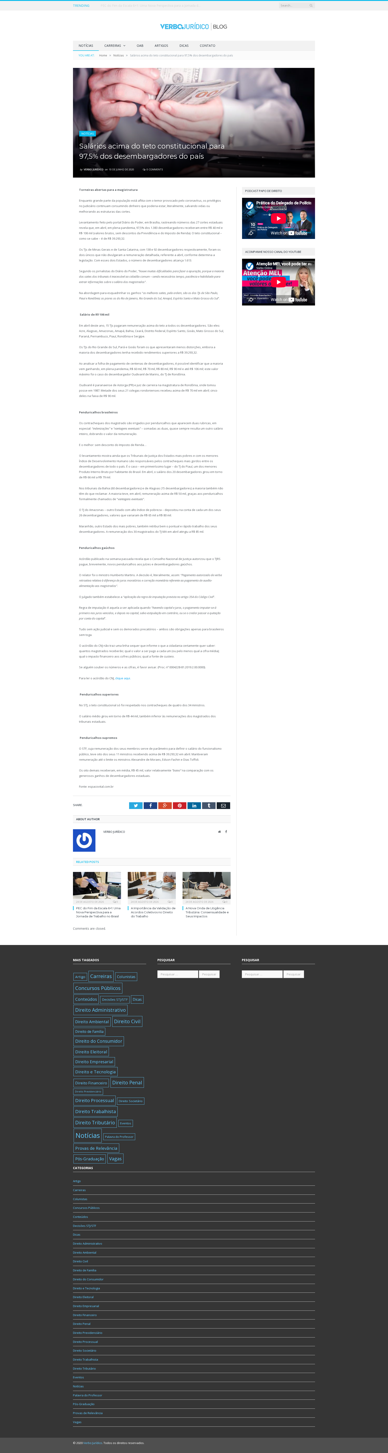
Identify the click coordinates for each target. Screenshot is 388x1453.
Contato (207, 45)
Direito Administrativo (100, 1010)
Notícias (86, 45)
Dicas (184, 45)
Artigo (80, 976)
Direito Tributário (95, 1122)
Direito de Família (89, 1031)
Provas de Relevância (96, 1148)
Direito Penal (127, 1082)
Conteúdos (86, 999)
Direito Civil (127, 1021)
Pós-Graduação (89, 1158)
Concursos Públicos (98, 988)
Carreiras (112, 45)
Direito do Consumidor (98, 1041)
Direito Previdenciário (88, 1091)
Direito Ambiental (92, 1021)
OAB (140, 45)
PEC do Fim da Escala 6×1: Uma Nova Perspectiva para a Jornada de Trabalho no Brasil (98, 912)
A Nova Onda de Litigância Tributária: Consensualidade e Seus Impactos (207, 912)
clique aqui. (123, 678)
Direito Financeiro (91, 1082)
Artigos (161, 45)
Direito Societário (131, 1101)
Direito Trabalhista (95, 1111)
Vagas (115, 1158)
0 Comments (154, 169)
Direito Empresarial (94, 1061)
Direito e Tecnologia (95, 1071)
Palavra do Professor (119, 1137)
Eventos (125, 1123)
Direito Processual (94, 1100)
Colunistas (126, 976)
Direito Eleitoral (91, 1051)
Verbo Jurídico (94, 169)
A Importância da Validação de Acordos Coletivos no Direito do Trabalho (152, 6)
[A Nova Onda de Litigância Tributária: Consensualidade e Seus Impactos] (207, 887)
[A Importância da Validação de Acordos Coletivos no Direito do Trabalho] (152, 887)
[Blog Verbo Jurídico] (194, 25)
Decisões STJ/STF (115, 999)
